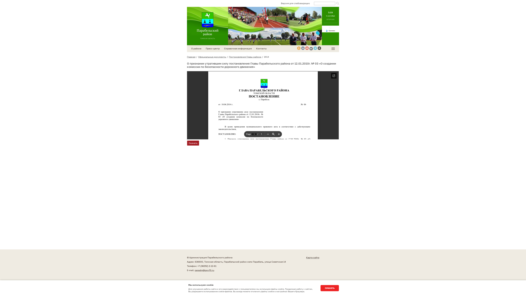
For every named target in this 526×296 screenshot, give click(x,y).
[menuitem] (333, 48)
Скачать (193, 143)
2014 (266, 57)
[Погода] (330, 30)
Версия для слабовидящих (295, 3)
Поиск (337, 3)
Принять (330, 288)
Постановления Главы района (245, 57)
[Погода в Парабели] (330, 27)
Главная (191, 57)
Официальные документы (212, 57)
